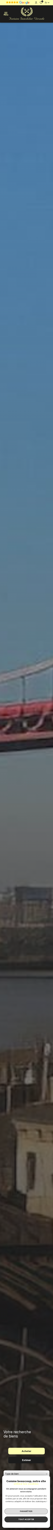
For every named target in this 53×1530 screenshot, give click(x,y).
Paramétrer (26, 1511)
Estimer (26, 1460)
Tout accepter (26, 1519)
